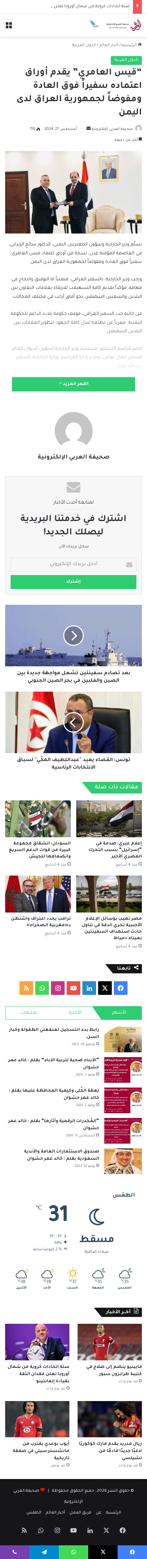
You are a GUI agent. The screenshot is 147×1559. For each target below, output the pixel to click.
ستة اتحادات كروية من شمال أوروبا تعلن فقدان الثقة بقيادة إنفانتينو (67, 6)
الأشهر (119, 1012)
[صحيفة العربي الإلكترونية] (114, 25)
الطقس (33, 1513)
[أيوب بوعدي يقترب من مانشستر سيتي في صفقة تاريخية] (37, 1419)
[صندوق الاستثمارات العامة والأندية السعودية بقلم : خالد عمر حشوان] (123, 1161)
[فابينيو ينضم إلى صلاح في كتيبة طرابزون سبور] (110, 1342)
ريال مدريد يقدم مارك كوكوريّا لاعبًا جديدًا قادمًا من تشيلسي (110, 1451)
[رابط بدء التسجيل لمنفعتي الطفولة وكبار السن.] (123, 1039)
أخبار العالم (108, 45)
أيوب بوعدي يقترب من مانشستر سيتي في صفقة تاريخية (41, 1451)
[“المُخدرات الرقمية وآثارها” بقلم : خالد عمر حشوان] (123, 1131)
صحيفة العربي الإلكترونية (112, 129)
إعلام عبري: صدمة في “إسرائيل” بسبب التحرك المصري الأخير (115, 850)
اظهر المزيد (75, 384)
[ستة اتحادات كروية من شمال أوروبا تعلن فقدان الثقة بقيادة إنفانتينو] (37, 1342)
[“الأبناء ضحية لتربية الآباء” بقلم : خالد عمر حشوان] (123, 1070)
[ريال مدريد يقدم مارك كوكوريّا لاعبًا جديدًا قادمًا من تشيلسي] (110, 1419)
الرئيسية (130, 45)
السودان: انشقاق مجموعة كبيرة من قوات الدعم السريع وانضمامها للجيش (40, 850)
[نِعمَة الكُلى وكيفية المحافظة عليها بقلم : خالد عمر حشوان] (123, 1100)
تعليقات (29, 1012)
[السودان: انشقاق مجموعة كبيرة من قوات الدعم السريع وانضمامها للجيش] (38, 818)
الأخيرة (74, 1012)
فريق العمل (80, 1513)
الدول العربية (84, 45)
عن (99, 1513)
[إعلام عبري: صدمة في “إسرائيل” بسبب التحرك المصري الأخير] (109, 818)
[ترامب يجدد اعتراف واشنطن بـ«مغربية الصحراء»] (38, 894)
